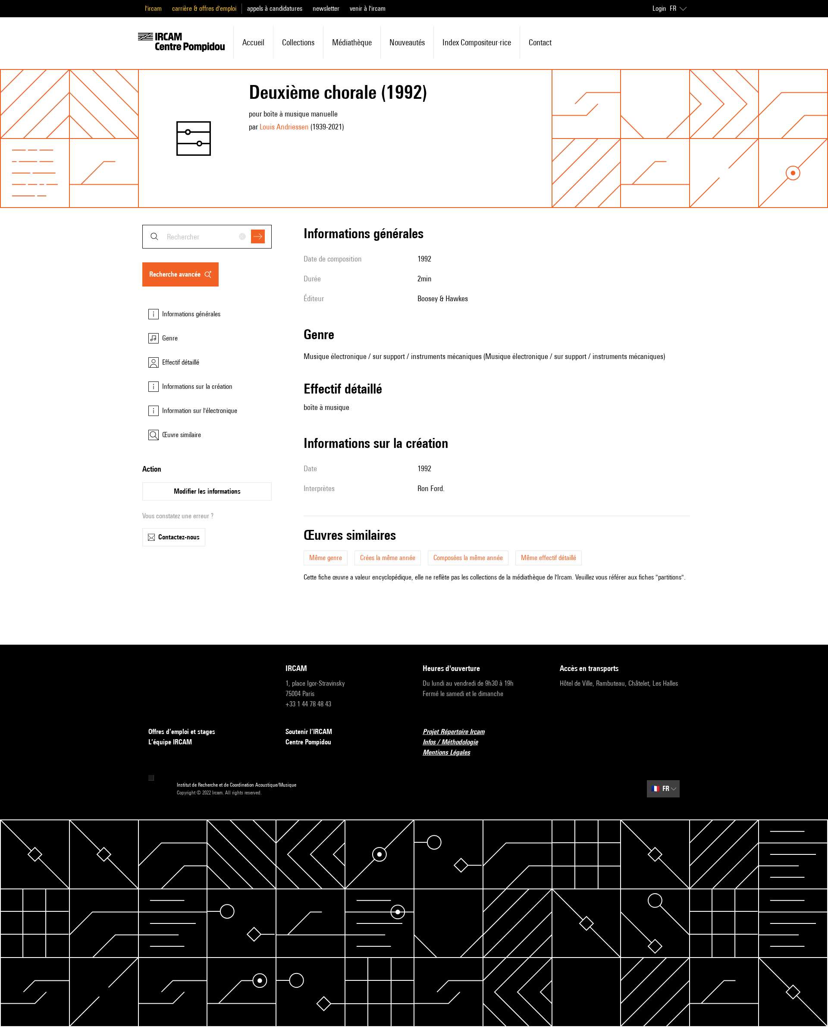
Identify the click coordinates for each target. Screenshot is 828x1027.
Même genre (325, 558)
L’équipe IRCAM (170, 742)
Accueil (253, 42)
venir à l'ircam (368, 8)
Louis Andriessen (284, 126)
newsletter (326, 8)
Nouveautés (407, 42)
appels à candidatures (274, 8)
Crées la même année (387, 558)
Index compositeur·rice (476, 42)
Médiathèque (352, 42)
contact (540, 42)
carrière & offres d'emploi (204, 8)
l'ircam (153, 8)
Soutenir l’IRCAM (308, 732)
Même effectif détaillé (548, 558)
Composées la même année (468, 558)
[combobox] (207, 237)
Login (659, 8)
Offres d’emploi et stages (181, 732)
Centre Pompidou (308, 742)
